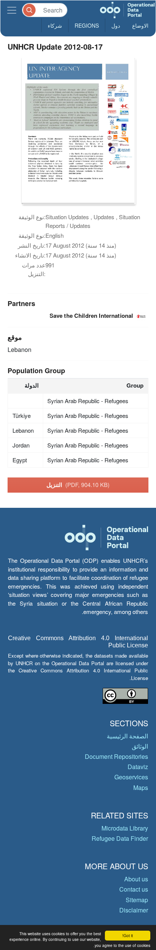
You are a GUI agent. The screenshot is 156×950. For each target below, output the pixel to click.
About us (136, 879)
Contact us (133, 889)
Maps (140, 787)
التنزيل (78, 484)
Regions (87, 25)
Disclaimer (133, 910)
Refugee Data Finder (120, 838)
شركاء (55, 25)
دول (115, 25)
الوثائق (140, 746)
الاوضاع (140, 25)
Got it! (127, 935)
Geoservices (131, 777)
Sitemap (137, 899)
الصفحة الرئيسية (127, 736)
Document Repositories (116, 756)
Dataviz (138, 766)
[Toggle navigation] (12, 10)
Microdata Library (124, 828)
